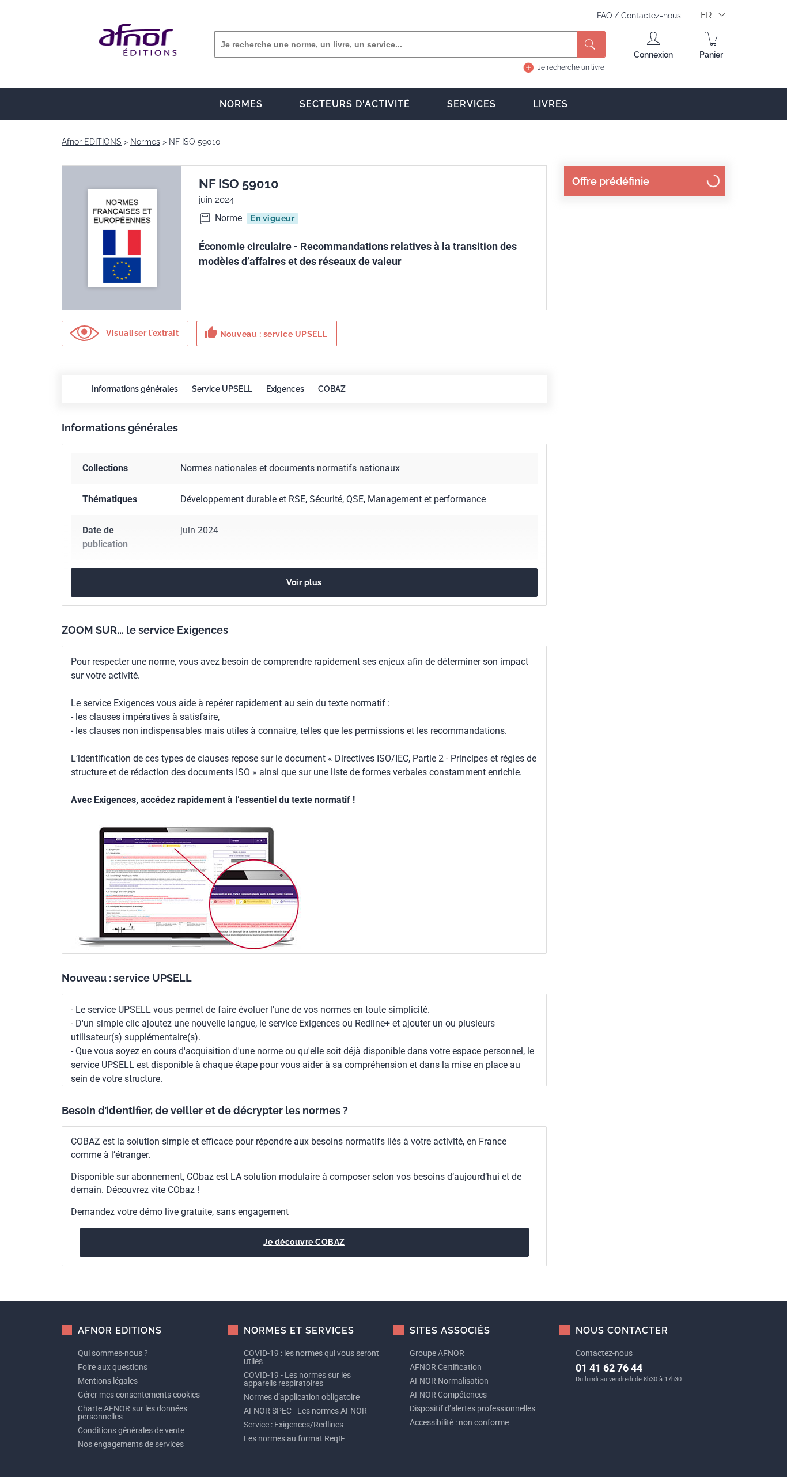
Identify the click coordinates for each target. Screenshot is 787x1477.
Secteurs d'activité (355, 104)
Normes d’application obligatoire (302, 1397)
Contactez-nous (651, 15)
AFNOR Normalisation (449, 1380)
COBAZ (332, 388)
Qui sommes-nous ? (113, 1353)
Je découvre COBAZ (304, 1242)
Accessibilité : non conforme (459, 1422)
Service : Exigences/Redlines (293, 1424)
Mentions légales (108, 1380)
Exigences (285, 388)
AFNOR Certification (446, 1367)
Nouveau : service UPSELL (265, 332)
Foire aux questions (112, 1367)
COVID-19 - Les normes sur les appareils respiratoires (297, 1379)
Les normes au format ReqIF (294, 1438)
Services (471, 104)
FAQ (605, 15)
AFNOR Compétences (448, 1394)
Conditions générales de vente (131, 1430)
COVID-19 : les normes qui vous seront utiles (311, 1357)
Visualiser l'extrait (141, 333)
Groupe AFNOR (437, 1353)
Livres (550, 104)
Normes (241, 104)
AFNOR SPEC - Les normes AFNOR (305, 1410)
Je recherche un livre (571, 67)
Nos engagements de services (131, 1444)
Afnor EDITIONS (92, 141)
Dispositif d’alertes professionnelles (472, 1408)
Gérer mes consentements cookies (139, 1394)
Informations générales (135, 388)
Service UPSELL (222, 388)
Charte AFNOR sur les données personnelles (132, 1412)
